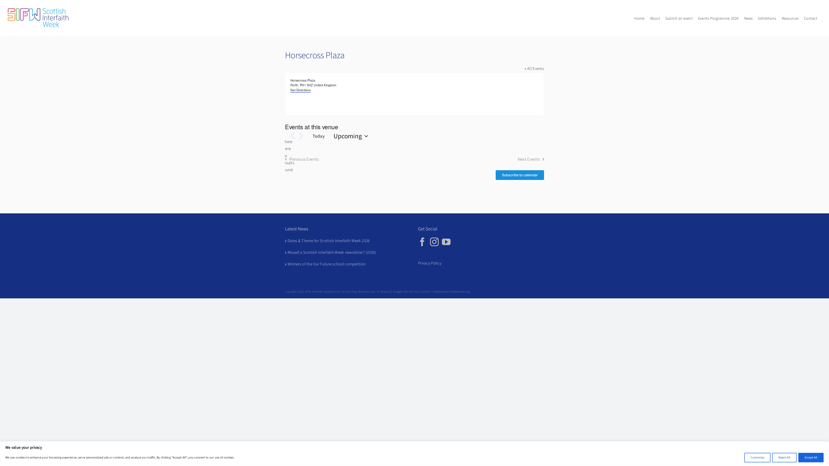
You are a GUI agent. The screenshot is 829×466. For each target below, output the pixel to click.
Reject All (784, 457)
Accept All (811, 457)
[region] (414, 453)
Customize (757, 457)
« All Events (534, 69)
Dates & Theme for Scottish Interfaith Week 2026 (329, 241)
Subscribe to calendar (520, 175)
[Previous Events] (293, 136)
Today (319, 136)
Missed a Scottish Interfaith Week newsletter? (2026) (332, 252)
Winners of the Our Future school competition (327, 264)
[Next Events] (301, 136)
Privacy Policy (429, 263)
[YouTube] (446, 242)
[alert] (288, 156)
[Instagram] (434, 242)
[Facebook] (422, 242)
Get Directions (300, 90)
